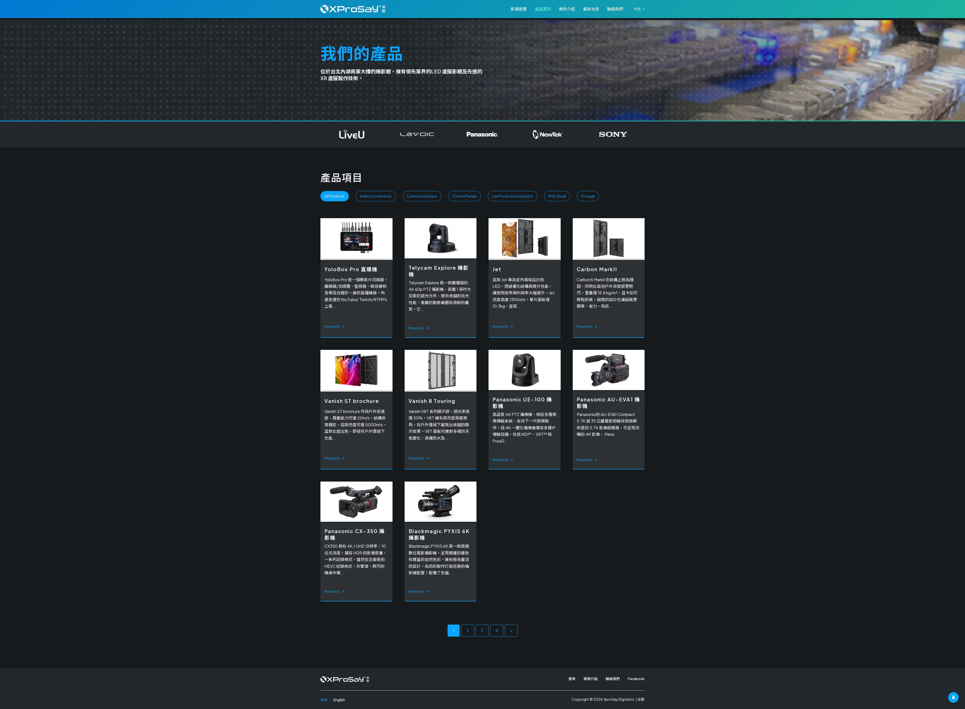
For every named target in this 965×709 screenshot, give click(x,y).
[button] (639, 9)
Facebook (636, 678)
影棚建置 (519, 9)
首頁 (571, 678)
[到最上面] (953, 697)
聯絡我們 (615, 9)
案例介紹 (567, 9)
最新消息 (591, 9)
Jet (497, 269)
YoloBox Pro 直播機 (350, 269)
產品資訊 (543, 9)
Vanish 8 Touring (432, 401)
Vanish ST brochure (351, 401)
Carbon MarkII (597, 269)
